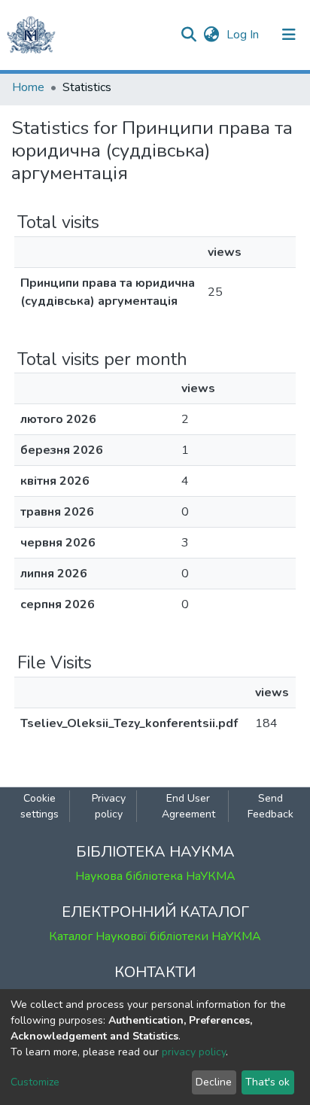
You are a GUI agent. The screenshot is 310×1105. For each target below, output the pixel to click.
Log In (244, 34)
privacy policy (194, 1052)
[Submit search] (188, 34)
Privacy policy (109, 806)
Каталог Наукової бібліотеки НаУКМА (155, 936)
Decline (214, 1082)
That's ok (267, 1082)
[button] (211, 35)
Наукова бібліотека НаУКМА (155, 876)
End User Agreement (188, 806)
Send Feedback (270, 806)
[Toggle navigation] (289, 35)
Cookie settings (39, 806)
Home (28, 87)
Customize (35, 1082)
